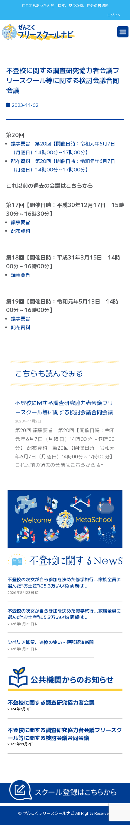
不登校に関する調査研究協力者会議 (51, 702)
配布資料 (20, 230)
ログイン (114, 14)
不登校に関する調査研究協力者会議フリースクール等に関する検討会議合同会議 (65, 733)
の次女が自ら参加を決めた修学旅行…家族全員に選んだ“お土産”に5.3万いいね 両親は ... (64, 582)
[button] (123, 32)
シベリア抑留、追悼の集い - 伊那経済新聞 (51, 642)
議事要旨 (20, 222)
